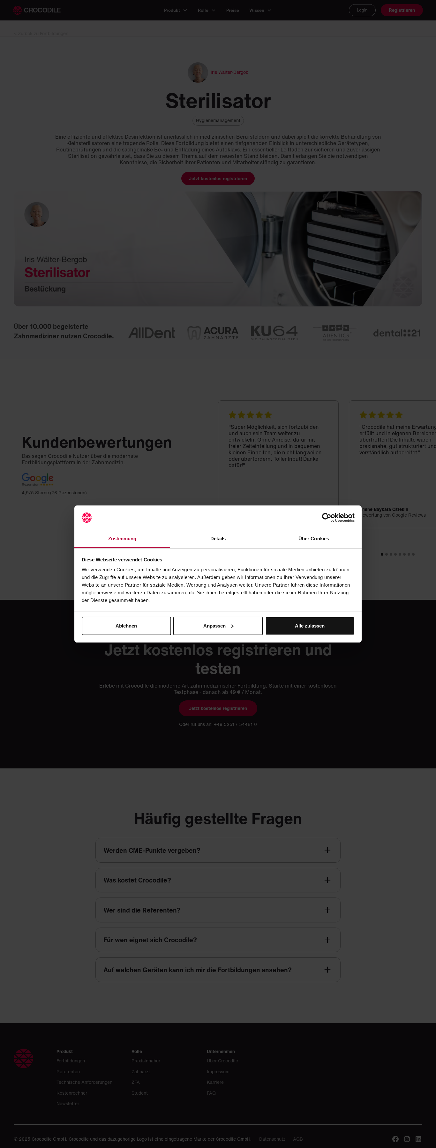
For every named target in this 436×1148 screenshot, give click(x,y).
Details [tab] (218, 538)
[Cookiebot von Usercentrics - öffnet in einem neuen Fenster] (327, 517)
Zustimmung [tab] (122, 538)
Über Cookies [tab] (313, 538)
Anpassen (214, 625)
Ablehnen (126, 625)
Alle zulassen (310, 625)
